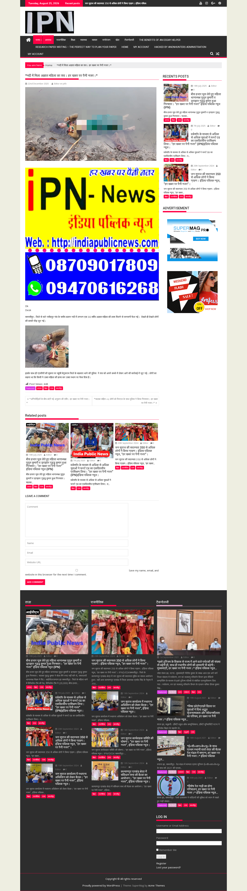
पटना (179, 692)
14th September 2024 (134, 730)
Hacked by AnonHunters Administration (180, 47)
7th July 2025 (79, 460)
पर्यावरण (186, 692)
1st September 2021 (169, 657)
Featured (30, 388)
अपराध (48, 39)
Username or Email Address (172, 825)
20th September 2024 (128, 443)
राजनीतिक (61, 39)
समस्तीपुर (59, 388)
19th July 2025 (35, 454)
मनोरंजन (106, 39)
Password (162, 837)
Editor (49, 454)
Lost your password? (168, 867)
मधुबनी (186, 732)
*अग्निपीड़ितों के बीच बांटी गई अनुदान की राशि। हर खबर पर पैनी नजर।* (58, 400)
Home (125, 47)
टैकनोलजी (129, 39)
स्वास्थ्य (83, 39)
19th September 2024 (68, 765)
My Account (141, 47)
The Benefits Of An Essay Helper (159, 39)
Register (161, 863)
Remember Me (168, 850)
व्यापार (94, 39)
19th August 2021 (198, 697)
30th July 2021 (196, 777)
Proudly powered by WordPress (101, 885)
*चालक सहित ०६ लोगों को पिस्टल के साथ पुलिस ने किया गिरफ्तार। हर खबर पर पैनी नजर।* (126, 400)
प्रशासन (181, 772)
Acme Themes (156, 885)
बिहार (46, 388)
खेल (117, 39)
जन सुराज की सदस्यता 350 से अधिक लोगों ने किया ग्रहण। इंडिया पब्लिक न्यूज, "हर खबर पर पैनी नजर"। (129, 3)
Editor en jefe (60, 83)
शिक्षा (73, 39)
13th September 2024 (134, 763)
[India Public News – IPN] (28, 39)
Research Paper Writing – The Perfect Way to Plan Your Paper (76, 47)
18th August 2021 (198, 737)
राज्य (38, 39)
